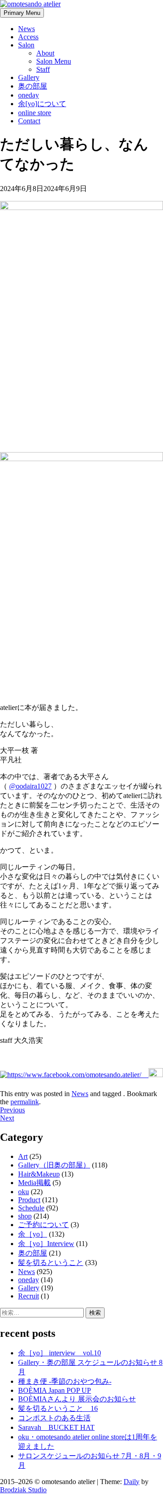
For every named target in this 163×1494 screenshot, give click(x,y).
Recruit (28, 1296)
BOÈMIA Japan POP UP (54, 1390)
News (26, 29)
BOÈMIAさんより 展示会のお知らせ (77, 1399)
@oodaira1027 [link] (30, 786)
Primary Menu (22, 12)
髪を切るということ (50, 1262)
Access (28, 37)
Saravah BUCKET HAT (56, 1427)
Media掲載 (34, 1182)
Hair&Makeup (39, 1174)
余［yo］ (32, 1234)
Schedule (31, 1208)
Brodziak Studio (23, 1490)
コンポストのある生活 (54, 1418)
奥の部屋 (32, 86)
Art (23, 1156)
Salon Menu (53, 61)
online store (34, 113)
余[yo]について (42, 103)
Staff (43, 69)
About (45, 53)
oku (23, 1191)
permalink (24, 1102)
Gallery (28, 77)
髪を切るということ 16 (58, 1408)
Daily (131, 1481)
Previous (12, 1110)
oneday (28, 95)
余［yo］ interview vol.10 (59, 1353)
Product (29, 1200)
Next (7, 1118)
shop (25, 1216)
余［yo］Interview (46, 1243)
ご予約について (43, 1224)
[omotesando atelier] (30, 4)
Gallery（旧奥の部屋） (54, 1165)
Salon (26, 45)
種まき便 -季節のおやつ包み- (64, 1381)
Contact (29, 121)
